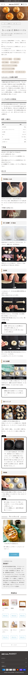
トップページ (4, 26)
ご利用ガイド (3, 666)
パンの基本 (8, 23)
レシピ (18, 23)
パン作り (14, 23)
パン (3, 23)
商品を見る (5, 615)
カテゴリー (3, 658)
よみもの (8, 26)
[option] (14, 1)
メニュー (3, 662)
